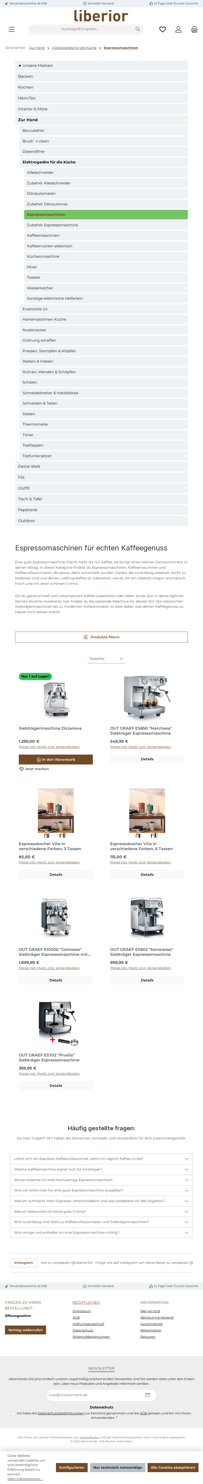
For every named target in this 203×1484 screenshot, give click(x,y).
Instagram (23, 1262)
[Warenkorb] (193, 29)
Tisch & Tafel (30, 499)
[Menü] (11, 29)
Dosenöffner (34, 151)
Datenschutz (83, 1330)
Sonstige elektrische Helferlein (55, 298)
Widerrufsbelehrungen (91, 1337)
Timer (28, 434)
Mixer (32, 267)
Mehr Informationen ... (25, 1479)
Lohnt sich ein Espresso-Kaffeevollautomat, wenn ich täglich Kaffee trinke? (78, 1158)
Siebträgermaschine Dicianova (50, 728)
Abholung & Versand (157, 1317)
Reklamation (150, 1330)
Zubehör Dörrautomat (47, 204)
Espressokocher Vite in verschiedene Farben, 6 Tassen (141, 846)
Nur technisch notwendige (117, 1467)
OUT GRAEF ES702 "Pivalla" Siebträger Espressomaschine (49, 1057)
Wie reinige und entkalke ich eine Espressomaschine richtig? (67, 1232)
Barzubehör (33, 130)
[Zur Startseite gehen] (101, 16)
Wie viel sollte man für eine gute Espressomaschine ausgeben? (68, 1190)
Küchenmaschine (43, 256)
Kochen (25, 87)
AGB (76, 1317)
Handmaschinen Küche (44, 319)
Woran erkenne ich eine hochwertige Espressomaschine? (63, 1180)
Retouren (147, 1337)
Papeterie (27, 510)
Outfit (24, 488)
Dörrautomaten (41, 193)
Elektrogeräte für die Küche (49, 162)
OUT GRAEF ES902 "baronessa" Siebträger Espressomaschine (141, 952)
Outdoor (26, 520)
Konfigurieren (71, 1467)
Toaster (33, 277)
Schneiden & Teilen (40, 403)
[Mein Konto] (178, 29)
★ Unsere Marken (35, 65)
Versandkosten (90, 1437)
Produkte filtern (105, 637)
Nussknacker (34, 330)
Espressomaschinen (46, 214)
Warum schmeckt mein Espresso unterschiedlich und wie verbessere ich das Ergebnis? (89, 1201)
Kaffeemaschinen (43, 235)
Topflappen (33, 445)
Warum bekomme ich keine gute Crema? (50, 1211)
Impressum (82, 1311)
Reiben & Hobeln (38, 361)
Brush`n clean (36, 141)
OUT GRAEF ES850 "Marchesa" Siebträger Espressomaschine (141, 731)
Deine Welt (29, 466)
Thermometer (36, 424)
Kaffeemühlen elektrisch (49, 246)
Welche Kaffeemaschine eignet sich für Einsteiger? (58, 1169)
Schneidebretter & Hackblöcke (50, 393)
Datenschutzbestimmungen (61, 1413)
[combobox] (80, 29)
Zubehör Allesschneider (49, 183)
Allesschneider (40, 172)
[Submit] (147, 1395)
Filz (21, 477)
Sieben (29, 413)
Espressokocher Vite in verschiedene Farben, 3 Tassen (50, 846)
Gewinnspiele (151, 1324)
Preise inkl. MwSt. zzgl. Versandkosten (49, 747)
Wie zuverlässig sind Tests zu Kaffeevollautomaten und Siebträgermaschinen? (81, 1222)
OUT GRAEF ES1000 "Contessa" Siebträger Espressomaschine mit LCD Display (53, 952)
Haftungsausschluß (88, 1324)
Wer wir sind (150, 1311)
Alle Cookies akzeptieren (173, 1467)
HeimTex (27, 98)
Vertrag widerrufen (25, 1330)
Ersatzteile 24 (35, 309)
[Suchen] (138, 29)
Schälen (30, 382)
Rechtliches (86, 1302)
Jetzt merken (36, 769)
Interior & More (33, 109)
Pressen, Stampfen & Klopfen (49, 351)
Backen (25, 76)
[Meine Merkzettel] (162, 29)
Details (147, 759)
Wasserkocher (40, 288)
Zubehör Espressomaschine (52, 225)
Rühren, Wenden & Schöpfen (49, 372)
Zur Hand (28, 119)
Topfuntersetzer (37, 455)
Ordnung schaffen (39, 340)
